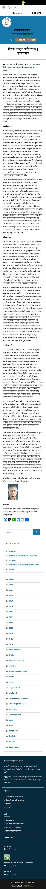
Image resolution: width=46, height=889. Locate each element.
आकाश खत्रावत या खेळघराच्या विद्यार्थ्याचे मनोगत (24, 565)
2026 (11, 644)
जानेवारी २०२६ (13, 731)
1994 (11, 579)
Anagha (21, 64)
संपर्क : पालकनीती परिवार (13, 831)
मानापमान (12, 569)
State (5, 70)
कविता (11, 725)
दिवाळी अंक (12, 736)
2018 (11, 595)
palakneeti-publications (18, 698)
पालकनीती (12, 742)
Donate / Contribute (13, 827)
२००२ (11, 585)
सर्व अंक (8, 804)
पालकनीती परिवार (22, 30)
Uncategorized (15, 715)
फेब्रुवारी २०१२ (14, 747)
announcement (15, 650)
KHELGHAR (36, 13)
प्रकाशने (8, 807)
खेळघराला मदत (10, 820)
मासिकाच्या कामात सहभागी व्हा (15, 824)
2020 (29, 64)
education (28, 67)
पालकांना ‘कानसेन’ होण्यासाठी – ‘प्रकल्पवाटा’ (23, 556)
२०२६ (11, 639)
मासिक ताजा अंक (16, 13)
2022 (11, 617)
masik (11, 677)
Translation (13, 709)
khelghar (12, 666)
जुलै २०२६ (12, 551)
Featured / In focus (16, 660)
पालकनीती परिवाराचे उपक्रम (14, 797)
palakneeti (13, 693)
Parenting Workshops (18, 704)
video (11, 720)
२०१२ (11, 590)
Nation (35, 67)
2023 (11, 623)
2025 (11, 633)
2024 (11, 628)
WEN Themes (29, 886)
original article (14, 687)
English (12, 655)
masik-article (16, 67)
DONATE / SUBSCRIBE (27, 40)
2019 (11, 601)
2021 (11, 612)
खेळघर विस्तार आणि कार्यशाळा (15, 800)
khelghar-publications (18, 671)
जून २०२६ (12, 560)
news (11, 682)
